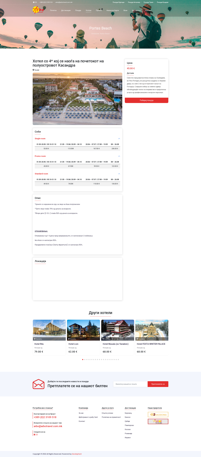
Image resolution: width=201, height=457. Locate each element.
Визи (125, 10)
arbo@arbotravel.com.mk (48, 426)
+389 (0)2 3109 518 (45, 417)
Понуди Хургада (118, 2)
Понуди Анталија (134, 2)
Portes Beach (105, 34)
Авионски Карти (112, 10)
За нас (81, 413)
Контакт (148, 10)
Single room (40, 138)
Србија (127, 421)
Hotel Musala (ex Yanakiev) (81, 344)
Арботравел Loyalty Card (88, 417)
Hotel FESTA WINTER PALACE (117, 344)
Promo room (40, 156)
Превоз (99, 10)
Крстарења (136, 10)
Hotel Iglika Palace (146, 344)
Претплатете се (158, 384)
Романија (128, 433)
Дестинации (66, 10)
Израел (128, 438)
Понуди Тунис (148, 2)
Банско (127, 417)
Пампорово (129, 425)
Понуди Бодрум (162, 2)
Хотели (88, 10)
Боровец (128, 413)
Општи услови (107, 413)
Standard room (41, 174)
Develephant (77, 454)
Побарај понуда (146, 100)
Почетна (53, 10)
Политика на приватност (111, 417)
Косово (128, 429)
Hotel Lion (39, 344)
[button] (83, 360)
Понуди (78, 10)
